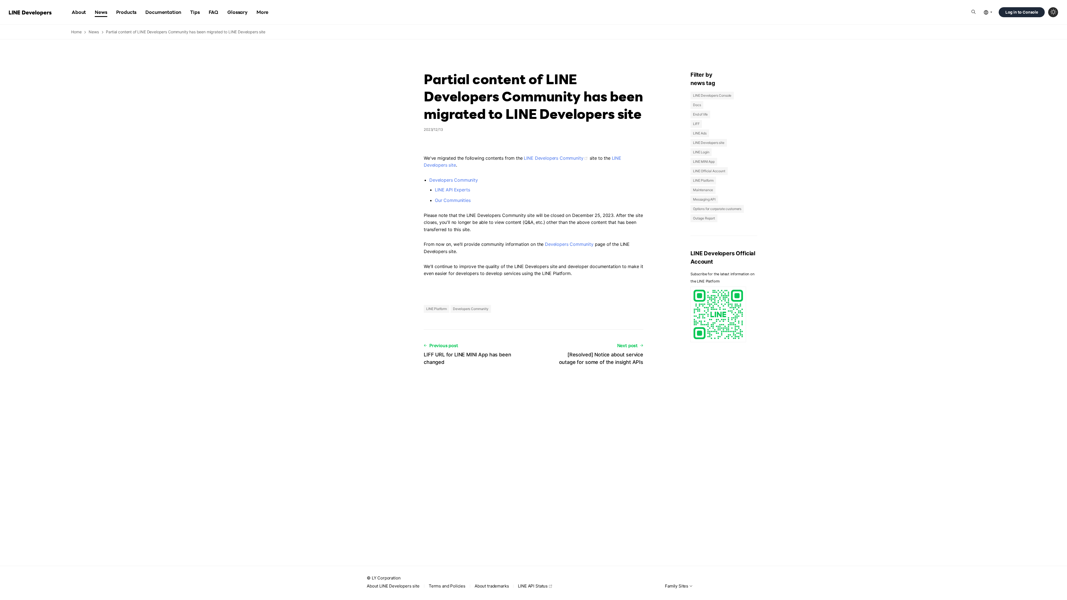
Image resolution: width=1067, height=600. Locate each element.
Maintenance (703, 190)
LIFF (696, 124)
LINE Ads (700, 133)
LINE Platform (436, 309)
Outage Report (704, 218)
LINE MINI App (704, 161)
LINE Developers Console (712, 95)
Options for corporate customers (717, 209)
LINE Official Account (709, 171)
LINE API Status (533, 586)
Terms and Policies (447, 586)
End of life (700, 114)
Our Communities (453, 200)
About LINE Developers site (393, 586)
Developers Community (453, 180)
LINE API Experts (452, 189)
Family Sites (676, 586)
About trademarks (492, 586)
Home (76, 31)
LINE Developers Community (553, 158)
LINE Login (701, 152)
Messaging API (704, 199)
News (94, 31)
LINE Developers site (708, 143)
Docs (697, 105)
